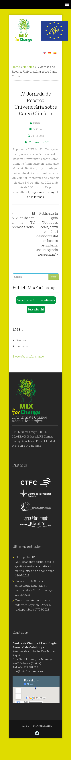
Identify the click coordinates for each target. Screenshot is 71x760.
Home (16, 67)
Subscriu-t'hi (36, 309)
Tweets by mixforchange (28, 356)
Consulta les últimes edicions (36, 300)
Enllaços (22, 346)
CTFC (25, 725)
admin (36, 122)
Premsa (21, 340)
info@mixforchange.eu (28, 671)
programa (36, 192)
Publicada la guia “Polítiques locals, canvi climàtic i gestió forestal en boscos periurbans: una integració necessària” (47, 233)
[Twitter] (37, 733)
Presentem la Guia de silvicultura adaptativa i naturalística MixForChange (34, 585)
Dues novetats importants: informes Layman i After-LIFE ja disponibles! (35, 604)
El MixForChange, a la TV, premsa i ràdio (23, 220)
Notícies (28, 67)
